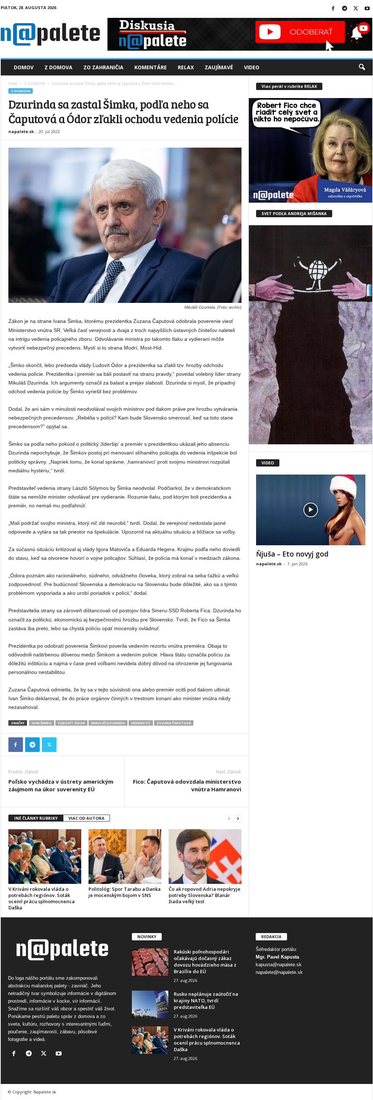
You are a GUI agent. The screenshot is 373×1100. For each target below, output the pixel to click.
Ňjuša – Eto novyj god (292, 554)
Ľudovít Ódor (71, 723)
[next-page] (238, 818)
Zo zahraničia (103, 67)
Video (251, 67)
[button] (362, 67)
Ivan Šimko (42, 723)
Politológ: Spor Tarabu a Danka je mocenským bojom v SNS (125, 892)
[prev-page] (229, 818)
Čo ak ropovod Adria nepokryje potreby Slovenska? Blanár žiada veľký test (204, 895)
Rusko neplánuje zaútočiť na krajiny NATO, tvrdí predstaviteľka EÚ (206, 1000)
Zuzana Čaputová (174, 723)
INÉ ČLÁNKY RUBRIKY (36, 818)
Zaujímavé (219, 67)
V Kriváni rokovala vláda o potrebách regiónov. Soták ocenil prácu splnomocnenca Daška (41, 898)
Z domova (58, 67)
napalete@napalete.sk (279, 972)
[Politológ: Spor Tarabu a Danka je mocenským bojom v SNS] (125, 856)
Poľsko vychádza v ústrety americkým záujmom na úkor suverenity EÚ (60, 785)
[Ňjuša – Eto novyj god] (310, 510)
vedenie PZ (140, 723)
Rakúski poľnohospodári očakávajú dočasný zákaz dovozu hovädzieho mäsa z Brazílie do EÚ (205, 961)
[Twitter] (356, 9)
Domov (24, 67)
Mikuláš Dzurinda (108, 723)
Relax (186, 67)
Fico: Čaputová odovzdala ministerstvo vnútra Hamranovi (187, 785)
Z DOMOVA (34, 83)
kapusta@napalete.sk (279, 964)
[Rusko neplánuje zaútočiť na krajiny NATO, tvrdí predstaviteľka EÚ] (150, 1004)
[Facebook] (333, 9)
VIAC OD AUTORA (86, 818)
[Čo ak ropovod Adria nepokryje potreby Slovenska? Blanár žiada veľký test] (205, 856)
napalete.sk (21, 131)
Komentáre (150, 67)
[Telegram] (344, 9)
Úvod (12, 83)
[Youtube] (367, 9)
